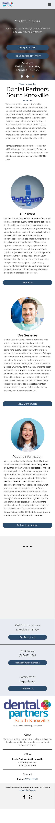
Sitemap (33, 790)
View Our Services (27, 404)
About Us (27, 282)
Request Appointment (27, 55)
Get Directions (27, 637)
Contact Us (27, 688)
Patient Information (27, 525)
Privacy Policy (24, 790)
